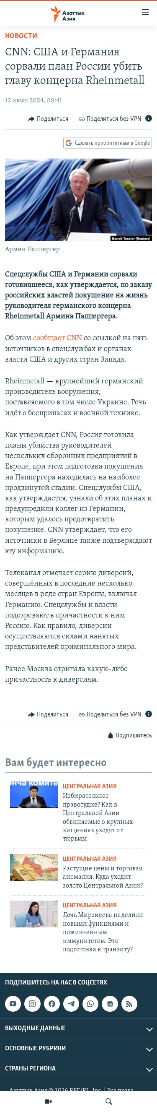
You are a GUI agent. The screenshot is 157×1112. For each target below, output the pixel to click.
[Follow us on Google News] (110, 1004)
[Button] (48, 119)
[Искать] (108, 1101)
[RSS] (129, 1004)
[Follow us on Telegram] (71, 1004)
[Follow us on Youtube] (13, 1004)
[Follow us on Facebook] (52, 1004)
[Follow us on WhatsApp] (90, 1004)
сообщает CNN (57, 338)
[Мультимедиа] (48, 1101)
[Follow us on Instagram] (32, 1004)
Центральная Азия (90, 787)
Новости (21, 36)
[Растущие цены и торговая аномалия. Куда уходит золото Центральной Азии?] (34, 867)
